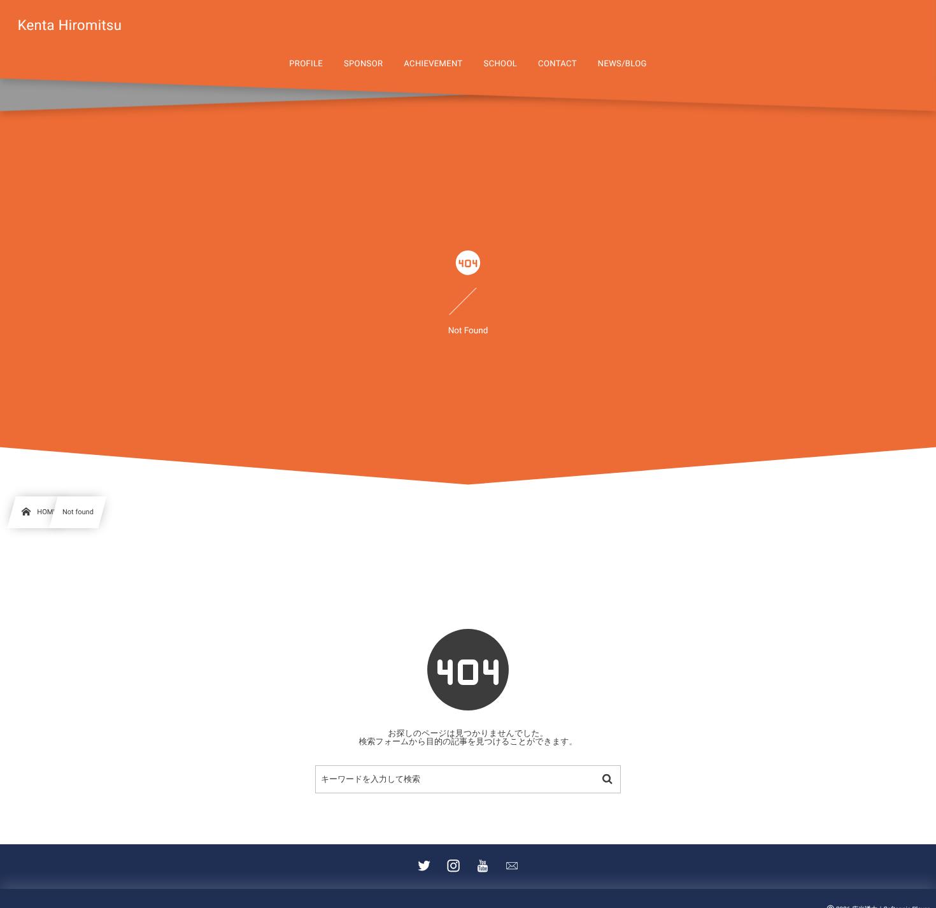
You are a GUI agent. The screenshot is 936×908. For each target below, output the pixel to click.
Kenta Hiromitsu (70, 26)
